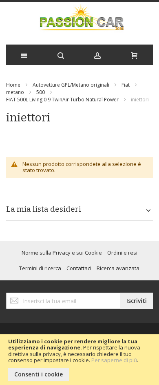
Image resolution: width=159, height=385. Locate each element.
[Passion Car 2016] (79, 21)
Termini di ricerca (40, 268)
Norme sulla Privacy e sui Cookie (62, 252)
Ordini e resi (122, 252)
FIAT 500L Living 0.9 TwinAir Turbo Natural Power (62, 99)
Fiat (125, 84)
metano (15, 92)
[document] (79, 359)
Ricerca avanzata (118, 268)
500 (40, 92)
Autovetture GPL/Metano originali (71, 84)
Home (13, 84)
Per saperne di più (114, 360)
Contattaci (78, 268)
